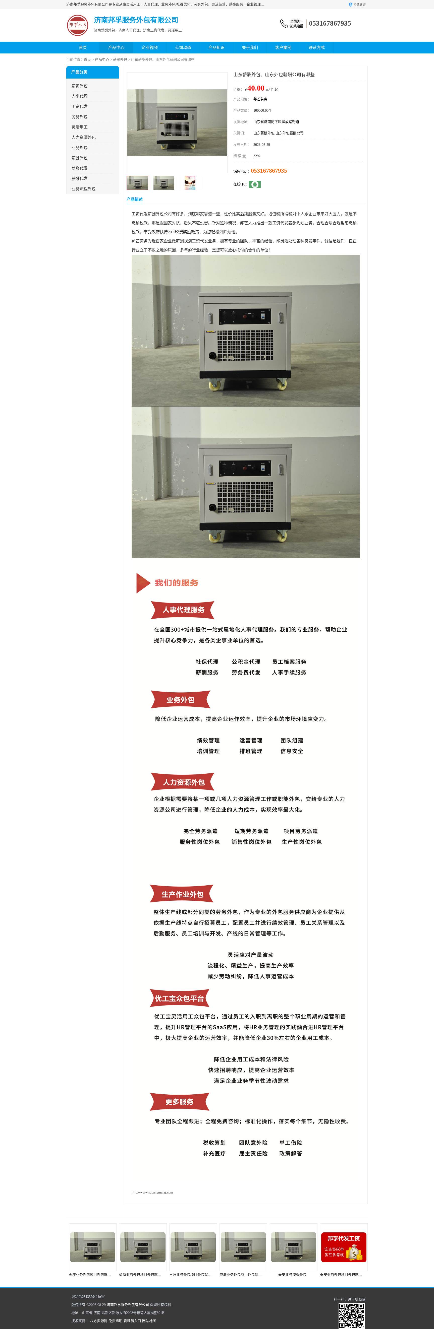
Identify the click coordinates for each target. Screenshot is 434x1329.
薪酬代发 (80, 178)
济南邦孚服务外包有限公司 (128, 1305)
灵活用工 (80, 127)
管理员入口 (132, 1321)
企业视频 (150, 47)
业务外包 (80, 148)
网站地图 (149, 1321)
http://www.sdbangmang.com (152, 1192)
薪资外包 (120, 59)
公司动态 (183, 47)
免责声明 (115, 1321)
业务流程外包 (84, 189)
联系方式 (317, 47)
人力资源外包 (84, 137)
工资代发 (80, 106)
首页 (83, 47)
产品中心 (116, 47)
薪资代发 (80, 168)
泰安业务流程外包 (242, 1275)
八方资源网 (98, 1321)
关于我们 (250, 47)
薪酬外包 (80, 158)
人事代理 (80, 96)
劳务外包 (80, 117)
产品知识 (216, 47)
